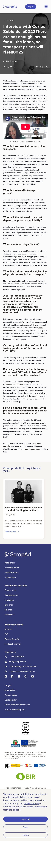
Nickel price (10, 615)
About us (8, 629)
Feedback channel (13, 644)
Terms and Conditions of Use (17, 705)
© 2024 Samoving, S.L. (15, 709)
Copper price (10, 590)
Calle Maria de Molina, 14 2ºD (22, 671)
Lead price (9, 600)
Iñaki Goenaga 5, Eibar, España (23, 666)
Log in (30, 7)
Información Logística (19, 86)
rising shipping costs (32, 449)
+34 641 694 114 (16, 657)
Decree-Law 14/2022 (14, 384)
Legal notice (10, 690)
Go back (10, 20)
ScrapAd (13, 61)
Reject (25, 827)
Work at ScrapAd (12, 639)
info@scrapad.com (17, 661)
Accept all (25, 819)
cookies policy (31, 803)
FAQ (6, 634)
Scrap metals (10, 577)
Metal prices (10, 563)
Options (25, 835)
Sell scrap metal (11, 572)
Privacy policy (11, 695)
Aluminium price (11, 595)
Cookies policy (11, 700)
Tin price (8, 610)
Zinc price (9, 605)
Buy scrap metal (12, 567)
